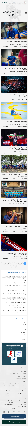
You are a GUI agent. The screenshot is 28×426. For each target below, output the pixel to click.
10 (13, 267)
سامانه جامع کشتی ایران (9, 404)
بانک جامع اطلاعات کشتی (21, 393)
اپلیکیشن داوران (10, 398)
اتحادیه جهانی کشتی (22, 396)
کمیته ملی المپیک (23, 404)
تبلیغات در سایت (10, 396)
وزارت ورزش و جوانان (22, 398)
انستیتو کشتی (10, 400)
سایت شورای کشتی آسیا (22, 406)
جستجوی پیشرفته (10, 393)
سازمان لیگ (11, 402)
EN (5, 2)
